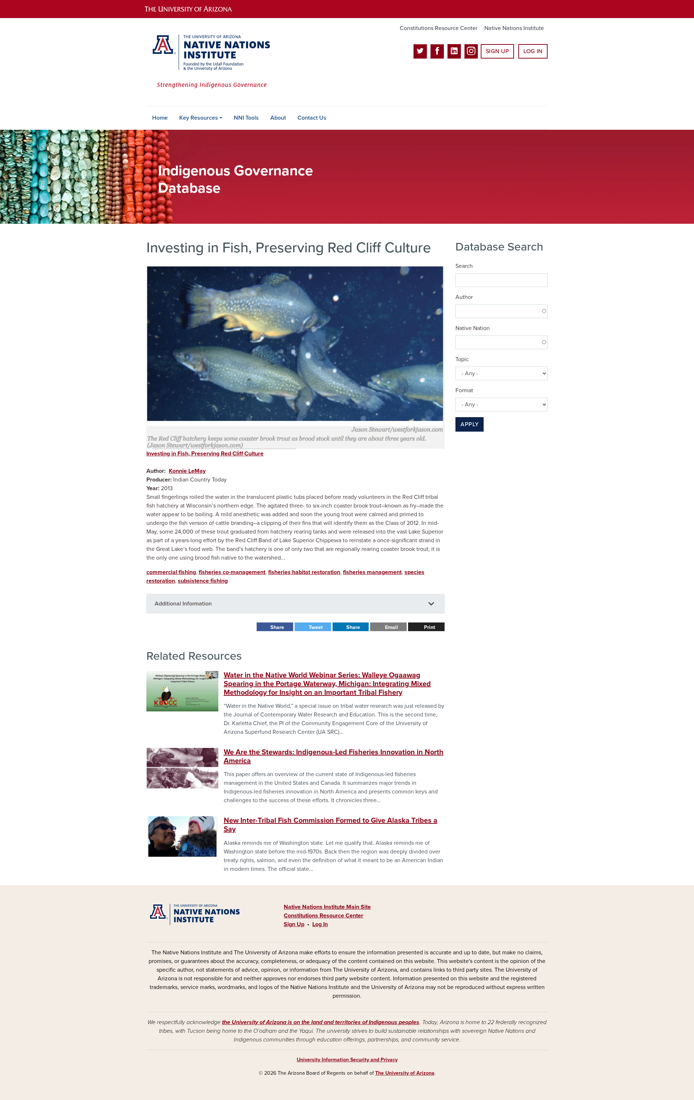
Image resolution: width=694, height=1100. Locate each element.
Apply (469, 424)
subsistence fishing (203, 581)
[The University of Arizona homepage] (194, 9)
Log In (533, 51)
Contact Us (311, 117)
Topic (462, 359)
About (278, 117)
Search (464, 266)
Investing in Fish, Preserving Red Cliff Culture (205, 453)
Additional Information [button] (183, 603)
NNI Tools (246, 117)
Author (464, 297)
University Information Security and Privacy (347, 1060)
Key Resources (198, 117)
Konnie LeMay (187, 471)
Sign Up (497, 51)
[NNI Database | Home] (209, 62)
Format (464, 390)
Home (160, 117)
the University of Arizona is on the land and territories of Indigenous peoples (320, 1022)
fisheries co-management (232, 572)
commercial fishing (171, 572)
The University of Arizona (404, 1073)
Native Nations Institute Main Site (327, 907)
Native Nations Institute (514, 28)
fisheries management (372, 572)
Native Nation (472, 328)
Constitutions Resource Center (438, 28)
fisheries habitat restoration (304, 572)
